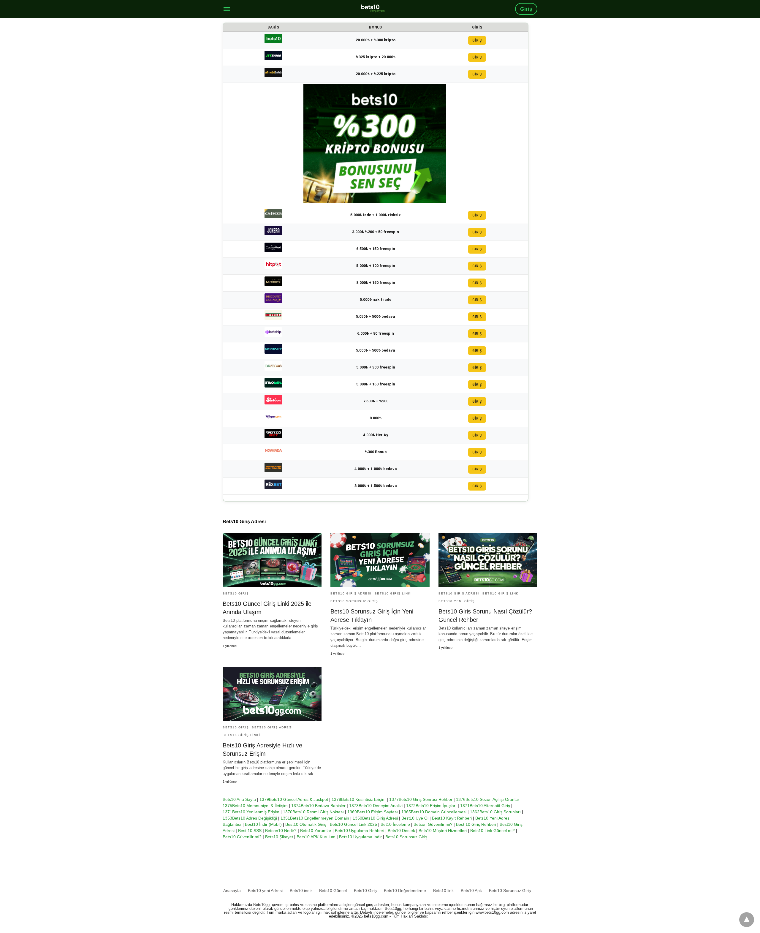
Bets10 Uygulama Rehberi (359, 830)
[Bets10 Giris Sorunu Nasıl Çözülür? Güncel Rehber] (487, 560)
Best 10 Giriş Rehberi (476, 824)
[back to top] (746, 919)
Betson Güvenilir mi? (433, 824)
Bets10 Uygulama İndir (360, 836)
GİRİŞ (477, 40)
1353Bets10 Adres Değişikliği (250, 818)
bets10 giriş (236, 593)
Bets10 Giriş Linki (393, 593)
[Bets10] (373, 8)
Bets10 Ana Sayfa (239, 799)
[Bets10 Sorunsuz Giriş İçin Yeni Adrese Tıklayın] (379, 560)
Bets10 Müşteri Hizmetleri (443, 830)
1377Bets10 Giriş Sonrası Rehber (420, 799)
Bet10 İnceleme (395, 824)
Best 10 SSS (250, 830)
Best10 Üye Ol (414, 818)
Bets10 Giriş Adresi (351, 593)
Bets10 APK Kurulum (316, 836)
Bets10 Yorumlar (315, 830)
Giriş (526, 9)
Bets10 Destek (401, 830)
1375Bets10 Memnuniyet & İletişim (255, 805)
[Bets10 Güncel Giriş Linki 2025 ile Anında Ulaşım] (272, 560)
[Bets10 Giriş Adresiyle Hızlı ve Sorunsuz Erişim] (272, 694)
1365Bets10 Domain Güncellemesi (433, 811)
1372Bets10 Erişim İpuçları (431, 805)
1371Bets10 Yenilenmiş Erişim (251, 811)
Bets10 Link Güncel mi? (492, 830)
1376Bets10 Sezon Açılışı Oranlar (487, 799)
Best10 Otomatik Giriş (305, 824)
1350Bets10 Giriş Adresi (375, 818)
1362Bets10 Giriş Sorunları (495, 811)
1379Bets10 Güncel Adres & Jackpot (293, 799)
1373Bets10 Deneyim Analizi (376, 805)
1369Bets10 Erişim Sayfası (372, 811)
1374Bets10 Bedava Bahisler (318, 805)
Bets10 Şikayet (279, 836)
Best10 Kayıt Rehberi (452, 818)
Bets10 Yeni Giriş (456, 601)
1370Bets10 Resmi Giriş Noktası (313, 811)
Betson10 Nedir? (281, 830)
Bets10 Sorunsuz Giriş (354, 601)
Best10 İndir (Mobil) (263, 824)
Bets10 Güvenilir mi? (242, 836)
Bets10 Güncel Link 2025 (353, 824)
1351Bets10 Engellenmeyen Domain (315, 818)
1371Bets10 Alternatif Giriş (485, 805)
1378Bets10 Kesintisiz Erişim (359, 799)
